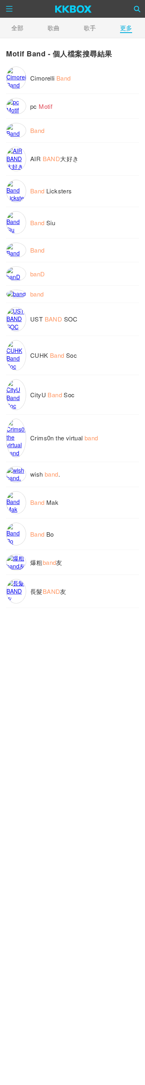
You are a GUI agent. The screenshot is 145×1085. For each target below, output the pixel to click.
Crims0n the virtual (64, 438)
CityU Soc (52, 394)
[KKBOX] (73, 9)
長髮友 (48, 591)
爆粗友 (46, 562)
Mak (44, 502)
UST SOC (54, 319)
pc (41, 106)
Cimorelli (50, 78)
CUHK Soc (53, 355)
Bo (42, 534)
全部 (17, 27)
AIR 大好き (54, 158)
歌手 (90, 27)
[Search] (137, 9)
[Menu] (9, 9)
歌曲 (54, 27)
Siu (42, 222)
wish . (45, 474)
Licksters (51, 191)
